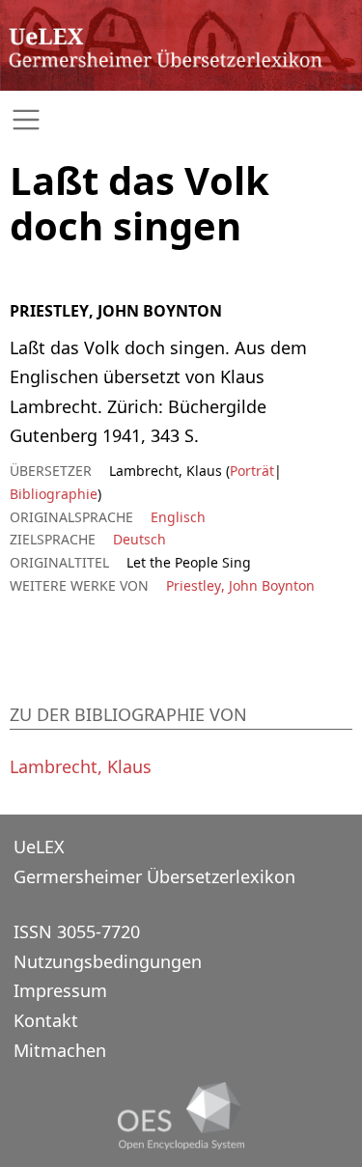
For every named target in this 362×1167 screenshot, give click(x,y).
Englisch (178, 517)
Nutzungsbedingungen (108, 961)
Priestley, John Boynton (240, 585)
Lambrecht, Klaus (81, 766)
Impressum (60, 990)
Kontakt (46, 1020)
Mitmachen (60, 1050)
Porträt (252, 470)
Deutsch (139, 539)
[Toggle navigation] (181, 120)
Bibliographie (53, 494)
